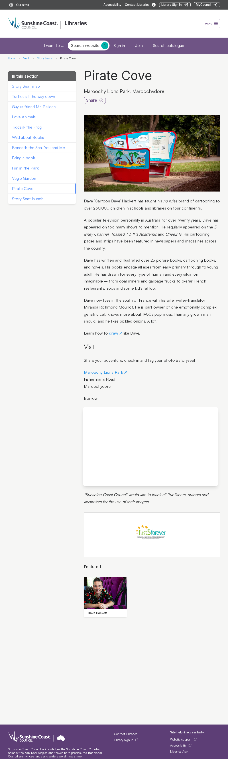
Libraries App (178, 751)
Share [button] (91, 100)
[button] (211, 23)
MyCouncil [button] (203, 4)
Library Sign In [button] (171, 4)
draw (113, 333)
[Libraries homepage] (105, 23)
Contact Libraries (125, 734)
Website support (180, 739)
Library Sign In (123, 740)
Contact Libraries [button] (137, 4)
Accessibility (112, 4)
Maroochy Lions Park (103, 372)
